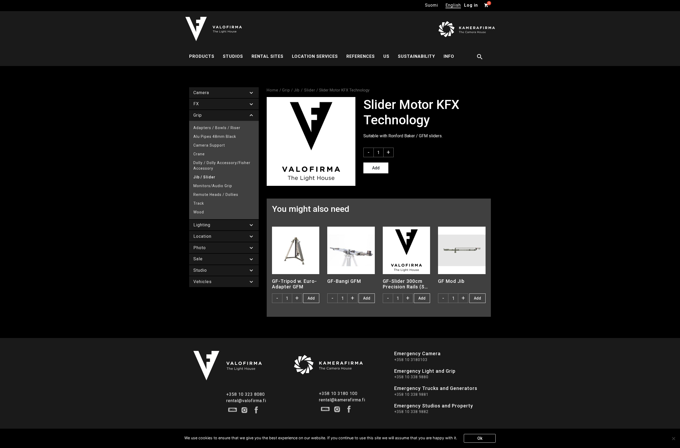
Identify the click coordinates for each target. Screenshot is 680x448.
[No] (673, 438)
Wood (198, 212)
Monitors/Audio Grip (212, 186)
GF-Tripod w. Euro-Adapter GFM (294, 283)
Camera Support (209, 145)
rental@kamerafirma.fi (342, 399)
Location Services (315, 56)
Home (272, 90)
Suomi (431, 5)
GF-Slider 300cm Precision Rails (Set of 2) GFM (406, 283)
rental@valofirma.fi (246, 400)
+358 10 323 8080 (245, 394)
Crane (199, 154)
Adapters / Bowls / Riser (216, 128)
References (360, 56)
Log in (471, 5)
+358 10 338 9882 (411, 412)
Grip (286, 90)
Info (449, 56)
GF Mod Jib (451, 281)
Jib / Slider (204, 177)
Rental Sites (267, 56)
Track (198, 203)
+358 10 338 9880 (411, 377)
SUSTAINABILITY (416, 56)
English (453, 5)
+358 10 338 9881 (411, 394)
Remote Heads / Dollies (215, 194)
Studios (233, 56)
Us (386, 56)
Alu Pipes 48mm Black (214, 136)
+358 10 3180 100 (338, 393)
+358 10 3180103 (410, 360)
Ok (479, 438)
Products (201, 56)
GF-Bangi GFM (344, 281)
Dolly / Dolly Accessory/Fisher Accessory (221, 165)
